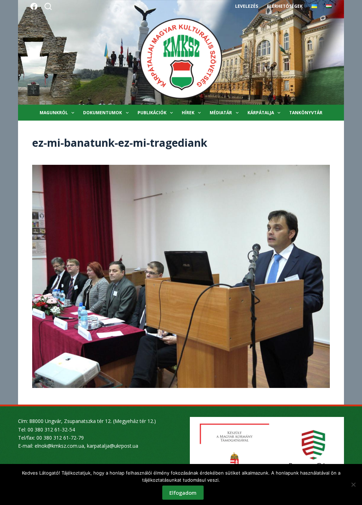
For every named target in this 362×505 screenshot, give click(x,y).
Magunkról (54, 113)
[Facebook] (33, 6)
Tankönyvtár (305, 113)
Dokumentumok (102, 113)
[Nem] (353, 484)
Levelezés (246, 6)
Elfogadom (183, 492)
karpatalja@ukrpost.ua (112, 445)
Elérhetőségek (285, 6)
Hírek (188, 113)
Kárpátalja (260, 113)
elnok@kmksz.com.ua (59, 445)
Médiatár (221, 113)
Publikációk (152, 113)
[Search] (48, 6)
